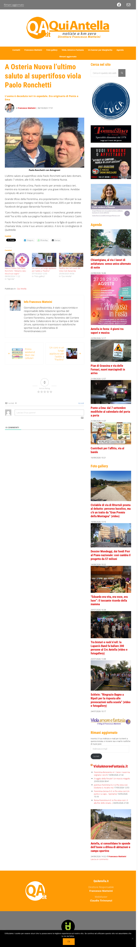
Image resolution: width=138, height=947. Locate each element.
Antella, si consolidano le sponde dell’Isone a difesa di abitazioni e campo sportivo (110, 847)
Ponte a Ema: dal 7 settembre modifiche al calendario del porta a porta (110, 411)
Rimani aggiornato (14, 4)
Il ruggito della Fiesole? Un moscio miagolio (112, 778)
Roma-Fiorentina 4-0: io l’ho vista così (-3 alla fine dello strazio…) (111, 801)
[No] (132, 938)
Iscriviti (96, 756)
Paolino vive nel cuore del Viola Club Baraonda (69, 269)
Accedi (81, 403)
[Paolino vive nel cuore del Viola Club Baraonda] (71, 260)
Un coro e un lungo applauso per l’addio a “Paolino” (44, 269)
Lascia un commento (99, 859)
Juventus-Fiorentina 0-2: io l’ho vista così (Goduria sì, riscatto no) (110, 786)
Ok (68, 941)
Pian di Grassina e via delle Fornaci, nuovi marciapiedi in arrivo (108, 369)
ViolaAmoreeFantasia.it (110, 766)
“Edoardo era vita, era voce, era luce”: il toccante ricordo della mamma (109, 600)
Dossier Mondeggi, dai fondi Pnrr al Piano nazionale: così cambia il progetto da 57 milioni (111, 555)
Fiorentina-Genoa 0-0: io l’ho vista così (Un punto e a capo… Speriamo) (111, 792)
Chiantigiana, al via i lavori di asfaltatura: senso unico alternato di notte (111, 263)
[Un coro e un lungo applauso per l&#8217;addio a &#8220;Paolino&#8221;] (44, 260)
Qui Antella (21, 288)
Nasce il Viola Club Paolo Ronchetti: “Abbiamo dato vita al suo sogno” (15, 271)
